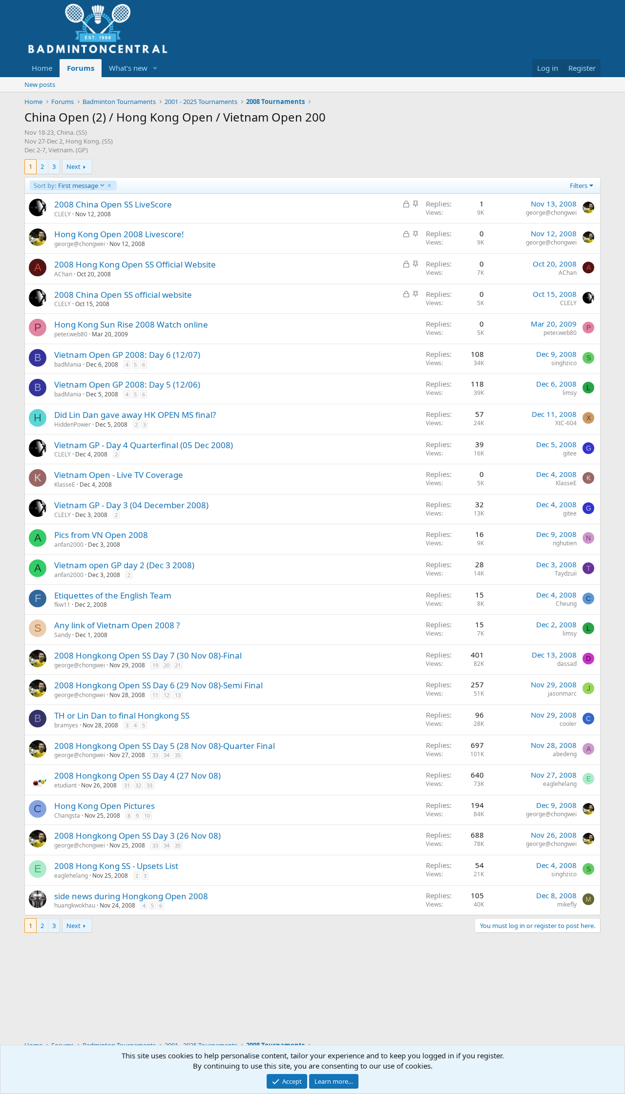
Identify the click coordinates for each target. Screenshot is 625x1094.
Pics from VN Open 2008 (101, 534)
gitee (570, 453)
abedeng (565, 754)
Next (73, 166)
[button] (155, 68)
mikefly (567, 904)
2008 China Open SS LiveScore (113, 204)
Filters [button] (578, 185)
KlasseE (64, 484)
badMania (68, 364)
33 (155, 755)
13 (178, 695)
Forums (80, 68)
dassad (567, 664)
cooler (568, 724)
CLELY (62, 214)
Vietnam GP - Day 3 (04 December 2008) (131, 505)
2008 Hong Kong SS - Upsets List (116, 865)
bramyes (66, 725)
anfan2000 (68, 544)
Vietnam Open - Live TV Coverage (118, 474)
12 (166, 695)
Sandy (62, 635)
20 (166, 665)
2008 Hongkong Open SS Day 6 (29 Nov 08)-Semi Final (158, 685)
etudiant (65, 785)
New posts (39, 84)
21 (178, 665)
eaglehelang (560, 784)
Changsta (67, 815)
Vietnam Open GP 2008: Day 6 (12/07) (127, 354)
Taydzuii (566, 573)
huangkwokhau (74, 905)
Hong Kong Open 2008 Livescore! (119, 234)
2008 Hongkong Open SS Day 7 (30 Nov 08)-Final (148, 655)
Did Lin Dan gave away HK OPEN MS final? (135, 414)
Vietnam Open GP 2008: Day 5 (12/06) (127, 384)
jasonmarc (562, 693)
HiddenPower (72, 424)
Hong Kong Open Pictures (104, 805)
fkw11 (62, 604)
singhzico (564, 363)
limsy (569, 393)
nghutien (565, 543)
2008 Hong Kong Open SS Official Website (135, 264)
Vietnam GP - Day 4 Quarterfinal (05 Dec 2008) (143, 445)
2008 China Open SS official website (123, 294)
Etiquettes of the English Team (112, 595)
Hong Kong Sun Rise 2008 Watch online (131, 324)
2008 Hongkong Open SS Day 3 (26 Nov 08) (137, 835)
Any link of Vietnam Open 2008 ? (117, 625)
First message (65, 185)
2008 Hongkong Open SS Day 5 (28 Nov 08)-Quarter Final (164, 745)
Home (42, 68)
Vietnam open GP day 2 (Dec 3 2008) (124, 565)
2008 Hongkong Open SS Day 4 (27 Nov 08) (137, 775)
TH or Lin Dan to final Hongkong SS (121, 715)
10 (147, 815)
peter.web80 (70, 334)
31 (127, 785)
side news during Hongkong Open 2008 (131, 896)
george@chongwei (551, 212)
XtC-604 (566, 423)
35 (178, 755)
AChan (63, 274)
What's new (128, 68)
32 (138, 785)
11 (155, 695)
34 (166, 755)
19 (155, 665)
